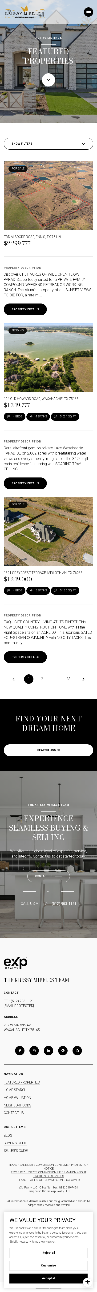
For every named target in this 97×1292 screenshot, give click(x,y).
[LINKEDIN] (48, 1050)
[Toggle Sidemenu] (88, 12)
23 (68, 679)
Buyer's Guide (15, 1143)
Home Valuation (17, 1098)
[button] (48, 876)
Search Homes (48, 750)
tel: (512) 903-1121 (19, 1001)
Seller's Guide (16, 1151)
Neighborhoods (17, 1105)
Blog (8, 1135)
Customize (48, 1265)
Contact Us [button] (14, 1113)
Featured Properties (22, 1082)
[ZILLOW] (77, 1050)
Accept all (48, 1278)
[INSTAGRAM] (34, 1050)
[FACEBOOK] (19, 1050)
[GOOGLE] (63, 1050)
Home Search (15, 1090)
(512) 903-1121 (64, 903)
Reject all (48, 1252)
